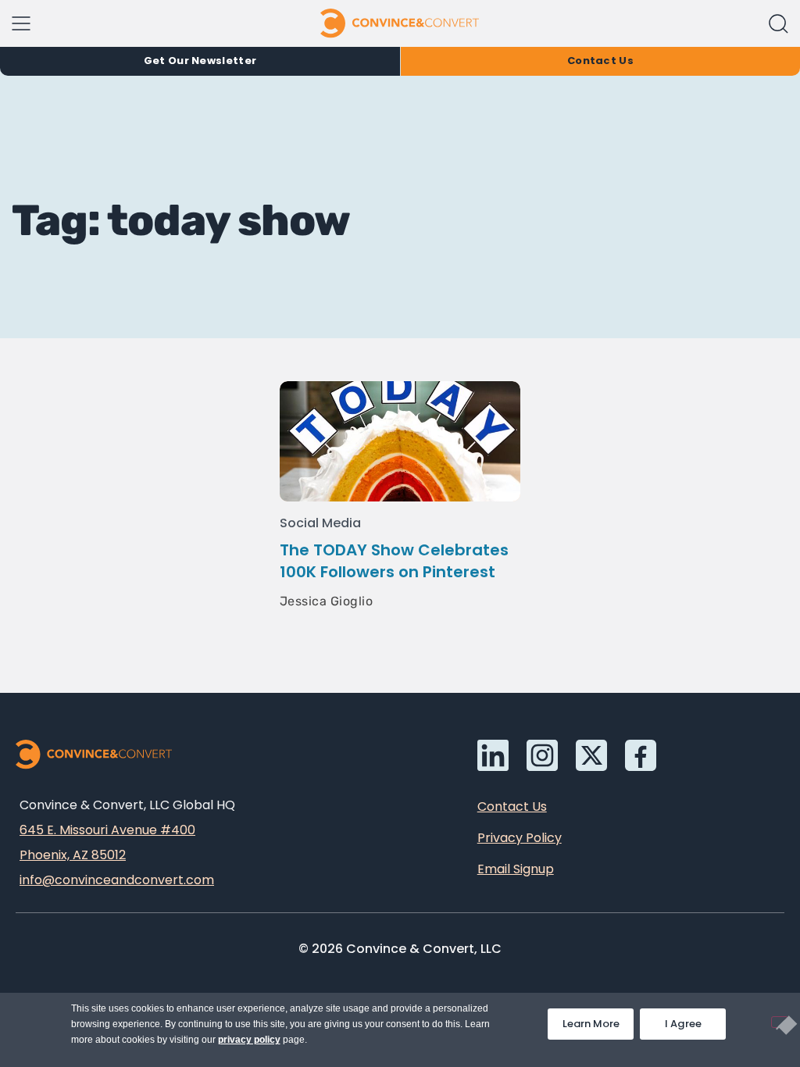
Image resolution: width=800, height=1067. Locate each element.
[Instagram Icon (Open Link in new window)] (542, 755)
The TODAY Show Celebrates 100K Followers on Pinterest (394, 561)
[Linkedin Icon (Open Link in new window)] (493, 755)
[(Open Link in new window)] (640, 755)
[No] (779, 1022)
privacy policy (249, 1039)
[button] (778, 24)
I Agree (683, 1023)
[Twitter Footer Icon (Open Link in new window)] (591, 755)
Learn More (598, 1019)
